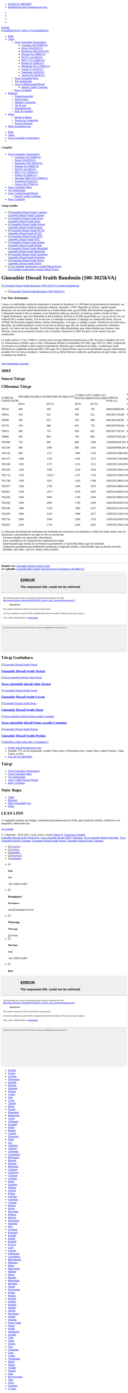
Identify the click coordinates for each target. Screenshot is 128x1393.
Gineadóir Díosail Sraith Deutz (24, 221)
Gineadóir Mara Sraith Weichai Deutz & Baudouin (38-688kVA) (50, 569)
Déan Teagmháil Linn (19, 126)
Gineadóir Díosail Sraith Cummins (26, 215)
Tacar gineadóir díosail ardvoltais (101, 837)
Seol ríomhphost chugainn (15, 363)
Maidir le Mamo (23, 117)
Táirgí (11, 39)
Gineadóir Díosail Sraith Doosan (25, 227)
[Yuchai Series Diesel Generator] (19, 664)
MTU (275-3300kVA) (33, 60)
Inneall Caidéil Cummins (34, 87)
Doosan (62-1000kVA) (33, 54)
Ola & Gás (20, 105)
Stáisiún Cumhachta (25, 102)
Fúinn (11, 114)
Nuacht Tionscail (23, 123)
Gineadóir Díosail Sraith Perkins (25, 245)
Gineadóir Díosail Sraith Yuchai (24, 263)
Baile (11, 36)
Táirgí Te (58, 834)
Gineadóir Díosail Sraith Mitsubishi (26, 251)
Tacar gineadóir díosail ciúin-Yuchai (26, 684)
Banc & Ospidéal (24, 111)
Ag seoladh (7, 829)
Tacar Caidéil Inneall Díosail (30, 84)
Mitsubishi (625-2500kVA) (35, 66)
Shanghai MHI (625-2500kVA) (31, 178)
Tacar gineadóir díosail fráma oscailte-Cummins (34, 722)
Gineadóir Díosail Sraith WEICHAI (20, 837)
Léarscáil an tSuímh (74, 834)
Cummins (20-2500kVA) (34, 45)
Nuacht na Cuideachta (26, 120)
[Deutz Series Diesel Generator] (18, 703)
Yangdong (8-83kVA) (32, 72)
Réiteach (12, 93)
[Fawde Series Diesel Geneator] (19, 690)
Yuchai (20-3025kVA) (33, 75)
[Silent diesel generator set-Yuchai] (21, 677)
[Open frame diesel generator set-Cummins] (27, 716)
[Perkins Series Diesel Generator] (19, 729)
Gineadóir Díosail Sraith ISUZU (25, 233)
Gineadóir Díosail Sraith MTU (24, 239)
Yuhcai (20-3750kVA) (26, 184)
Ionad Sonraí (21, 99)
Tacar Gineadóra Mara (26, 78)
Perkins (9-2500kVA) (32, 63)
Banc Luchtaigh (23, 90)
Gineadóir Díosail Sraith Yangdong (26, 257)
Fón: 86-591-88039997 (20, 756)
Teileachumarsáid (24, 96)
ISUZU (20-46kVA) (32, 57)
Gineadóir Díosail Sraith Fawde (33, 566)
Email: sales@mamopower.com (24, 747)
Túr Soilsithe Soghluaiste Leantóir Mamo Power (33, 269)
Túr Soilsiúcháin (23, 81)
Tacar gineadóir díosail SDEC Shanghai (61, 837)
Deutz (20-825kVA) (31, 48)
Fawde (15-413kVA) (32, 69)
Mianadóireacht (23, 108)
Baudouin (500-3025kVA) (35, 51)
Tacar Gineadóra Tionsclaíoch (30, 42)
